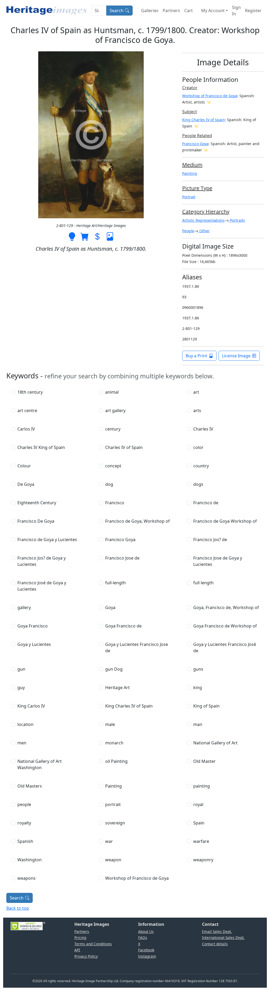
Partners (171, 10)
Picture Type (197, 188)
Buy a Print (196, 356)
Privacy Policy (86, 956)
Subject (189, 112)
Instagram (147, 956)
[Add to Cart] (84, 236)
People (188, 230)
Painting (189, 173)
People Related (197, 136)
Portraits (237, 220)
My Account (213, 10)
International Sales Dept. (223, 937)
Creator (189, 88)
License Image (236, 356)
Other (204, 230)
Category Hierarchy (205, 211)
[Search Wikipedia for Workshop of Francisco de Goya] (209, 102)
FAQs (142, 937)
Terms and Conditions (93, 943)
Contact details (215, 943)
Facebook (146, 949)
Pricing (80, 937)
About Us (146, 931)
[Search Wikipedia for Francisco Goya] (206, 150)
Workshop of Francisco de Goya (209, 95)
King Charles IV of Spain (203, 119)
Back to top (17, 908)
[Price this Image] (97, 236)
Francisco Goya (195, 143)
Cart (188, 10)
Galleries (149, 10)
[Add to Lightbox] (72, 236)
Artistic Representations (203, 220)
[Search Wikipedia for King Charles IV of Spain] (196, 126)
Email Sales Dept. (217, 931)
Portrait (188, 196)
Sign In (236, 10)
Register (253, 10)
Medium (192, 164)
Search (116, 10)
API (77, 949)
